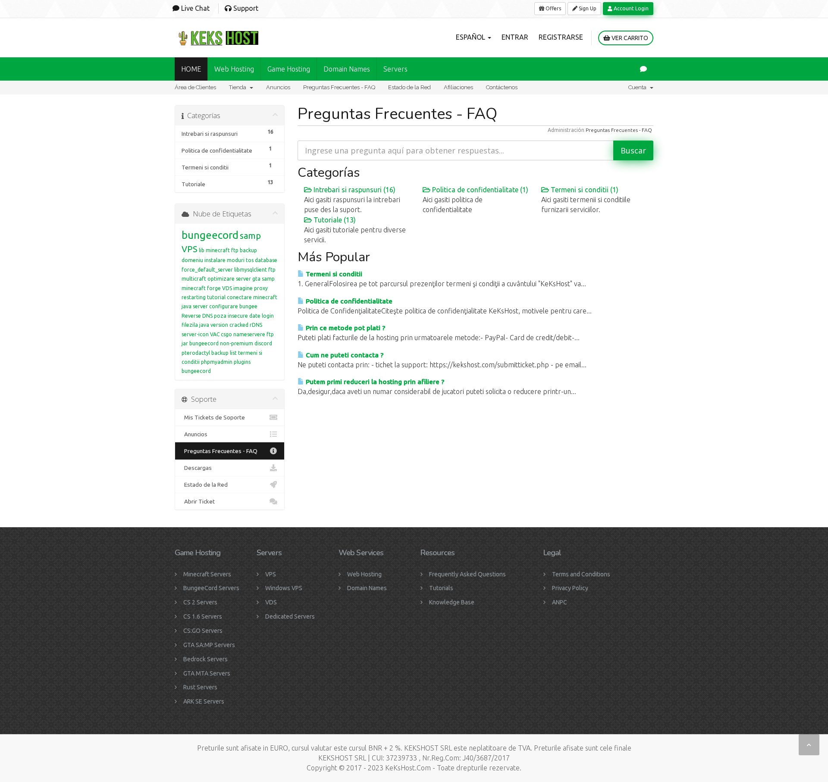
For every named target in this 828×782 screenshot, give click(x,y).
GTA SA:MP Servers (209, 644)
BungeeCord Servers (211, 588)
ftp (270, 334)
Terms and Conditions (581, 574)
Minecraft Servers (207, 574)
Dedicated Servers (290, 616)
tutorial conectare (229, 297)
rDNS (256, 325)
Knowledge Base (451, 602)
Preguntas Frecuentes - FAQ (339, 87)
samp (250, 236)
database (266, 260)
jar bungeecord (200, 343)
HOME (191, 69)
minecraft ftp (222, 250)
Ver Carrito (629, 37)
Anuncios (278, 87)
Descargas (197, 467)
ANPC (559, 602)
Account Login (630, 8)
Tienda (239, 87)
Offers (552, 8)
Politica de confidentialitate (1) (479, 190)
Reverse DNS (197, 316)
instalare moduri (224, 260)
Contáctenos (502, 87)
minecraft (194, 288)
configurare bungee (233, 306)
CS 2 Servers (200, 602)
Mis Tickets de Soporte (213, 417)
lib (201, 250)
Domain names (346, 69)
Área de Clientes (195, 87)
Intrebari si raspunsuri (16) (353, 190)
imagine (243, 288)
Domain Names (367, 588)
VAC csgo (221, 334)
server (200, 306)
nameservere (249, 334)
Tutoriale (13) (334, 220)
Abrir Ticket (198, 501)
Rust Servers (200, 687)
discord (263, 343)
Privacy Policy (570, 588)
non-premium (236, 343)
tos (250, 260)
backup (248, 250)
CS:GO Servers (203, 630)
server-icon (195, 334)
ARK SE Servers (203, 701)
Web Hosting (234, 69)
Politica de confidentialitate (348, 301)
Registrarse (561, 37)
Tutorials (441, 588)
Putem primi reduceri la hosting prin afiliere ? (374, 381)
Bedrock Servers (205, 659)
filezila (190, 325)
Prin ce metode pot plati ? (344, 328)
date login (261, 316)
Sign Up (586, 8)
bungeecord (210, 235)
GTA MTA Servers (206, 673)
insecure (238, 316)
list (233, 353)
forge (214, 288)
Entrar (515, 37)
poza (220, 316)
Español (471, 37)
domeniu (192, 260)
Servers (395, 69)
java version (213, 325)
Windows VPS (283, 588)
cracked (238, 325)
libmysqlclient (250, 269)
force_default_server (207, 269)
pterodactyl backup (205, 353)
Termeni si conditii (333, 274)
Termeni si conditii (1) (583, 190)
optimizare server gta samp (241, 279)
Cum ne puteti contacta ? (343, 355)
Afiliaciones (458, 87)
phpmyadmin (216, 362)
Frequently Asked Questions (467, 574)
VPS (190, 249)
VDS (227, 288)
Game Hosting (288, 69)
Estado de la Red (409, 87)
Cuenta (638, 87)
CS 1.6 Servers (202, 616)
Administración (566, 130)
